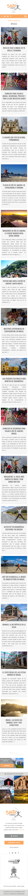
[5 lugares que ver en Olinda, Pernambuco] (14, 125)
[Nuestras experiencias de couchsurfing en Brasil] (14, 316)
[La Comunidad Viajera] (14, 861)
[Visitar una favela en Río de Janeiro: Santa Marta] (14, 269)
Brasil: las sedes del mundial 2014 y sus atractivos (14, 723)
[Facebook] (1, 16)
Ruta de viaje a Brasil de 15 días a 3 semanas (14, 49)
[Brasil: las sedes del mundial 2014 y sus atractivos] (14, 708)
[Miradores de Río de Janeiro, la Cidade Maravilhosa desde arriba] (14, 218)
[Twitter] (4, 16)
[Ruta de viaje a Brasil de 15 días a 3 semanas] (14, 36)
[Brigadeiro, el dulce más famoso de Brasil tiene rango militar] (14, 464)
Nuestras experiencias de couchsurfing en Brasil (14, 330)
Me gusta (15, 836)
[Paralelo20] (14, 872)
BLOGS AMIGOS (14, 847)
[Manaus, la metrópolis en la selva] (14, 612)
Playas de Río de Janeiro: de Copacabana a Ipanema (14, 186)
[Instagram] (7, 16)
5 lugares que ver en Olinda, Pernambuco (14, 138)
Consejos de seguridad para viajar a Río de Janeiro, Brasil (14, 431)
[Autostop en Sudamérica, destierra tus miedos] (14, 515)
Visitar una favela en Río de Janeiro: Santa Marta (14, 282)
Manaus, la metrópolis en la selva (14, 625)
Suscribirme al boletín (14, 843)
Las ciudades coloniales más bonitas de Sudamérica (14, 380)
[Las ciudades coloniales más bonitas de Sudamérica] (14, 366)
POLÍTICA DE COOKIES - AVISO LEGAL (14, 886)
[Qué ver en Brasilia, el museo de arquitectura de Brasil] (14, 564)
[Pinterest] (10, 16)
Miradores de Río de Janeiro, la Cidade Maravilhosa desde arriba (14, 233)
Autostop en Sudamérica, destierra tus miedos (14, 528)
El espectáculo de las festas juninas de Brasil (14, 673)
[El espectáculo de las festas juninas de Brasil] (14, 660)
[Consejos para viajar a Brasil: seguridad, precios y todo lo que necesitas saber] (14, 81)
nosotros (21, 829)
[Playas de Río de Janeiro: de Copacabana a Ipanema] (14, 173)
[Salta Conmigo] (14, 814)
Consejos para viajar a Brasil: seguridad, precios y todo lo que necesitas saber (14, 96)
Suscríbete (7, 766)
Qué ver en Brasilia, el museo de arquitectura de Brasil (14, 578)
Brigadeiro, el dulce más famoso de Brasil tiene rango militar (14, 479)
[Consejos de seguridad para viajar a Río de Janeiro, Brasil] (14, 416)
